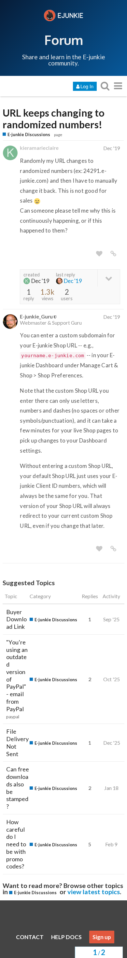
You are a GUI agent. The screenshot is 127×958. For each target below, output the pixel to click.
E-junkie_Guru (36, 316)
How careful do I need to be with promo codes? (16, 844)
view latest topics (93, 891)
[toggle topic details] (108, 278)
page (58, 134)
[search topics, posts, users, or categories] (104, 85)
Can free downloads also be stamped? (17, 788)
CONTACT (30, 937)
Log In (86, 86)
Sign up (101, 937)
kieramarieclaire (39, 148)
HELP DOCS (66, 937)
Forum (63, 40)
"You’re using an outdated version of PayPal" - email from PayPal (17, 675)
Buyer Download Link (16, 619)
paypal (12, 716)
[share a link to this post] (113, 254)
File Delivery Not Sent (17, 742)
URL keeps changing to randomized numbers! (54, 119)
